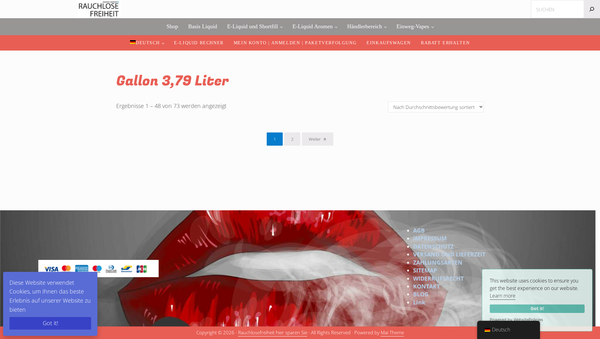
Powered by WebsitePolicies (516, 319)
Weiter (315, 139)
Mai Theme (392, 332)
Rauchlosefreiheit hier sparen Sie (272, 332)
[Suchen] (592, 9)
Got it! (537, 308)
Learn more (502, 295)
